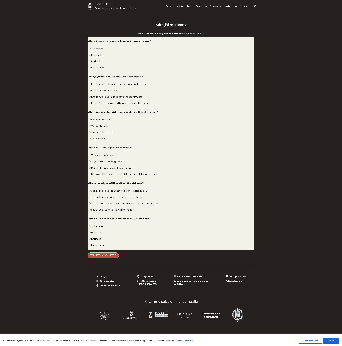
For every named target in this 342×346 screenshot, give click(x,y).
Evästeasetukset (310, 341)
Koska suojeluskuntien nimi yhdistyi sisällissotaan (119, 84)
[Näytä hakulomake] (255, 6)
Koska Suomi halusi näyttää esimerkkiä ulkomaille (120, 103)
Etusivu (170, 6)
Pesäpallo (96, 55)
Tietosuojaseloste (185, 341)
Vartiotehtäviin (99, 126)
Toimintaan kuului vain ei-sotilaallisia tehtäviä (117, 197)
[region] (171, 340)
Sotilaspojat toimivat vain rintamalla (111, 209)
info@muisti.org (146, 281)
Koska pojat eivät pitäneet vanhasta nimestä (116, 97)
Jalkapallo (97, 48)
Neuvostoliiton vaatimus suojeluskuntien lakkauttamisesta (125, 174)
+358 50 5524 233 (147, 284)
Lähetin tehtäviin (101, 119)
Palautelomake (234, 281)
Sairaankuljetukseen (103, 132)
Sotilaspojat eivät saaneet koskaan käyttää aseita (119, 190)
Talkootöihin (98, 138)
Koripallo (96, 61)
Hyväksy (331, 341)
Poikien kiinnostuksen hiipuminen (111, 168)
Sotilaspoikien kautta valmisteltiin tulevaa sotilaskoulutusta (125, 203)
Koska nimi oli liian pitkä (104, 90)
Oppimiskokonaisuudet (223, 6)
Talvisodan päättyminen (105, 155)
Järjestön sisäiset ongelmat (107, 161)
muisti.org (179, 284)
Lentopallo (97, 67)
